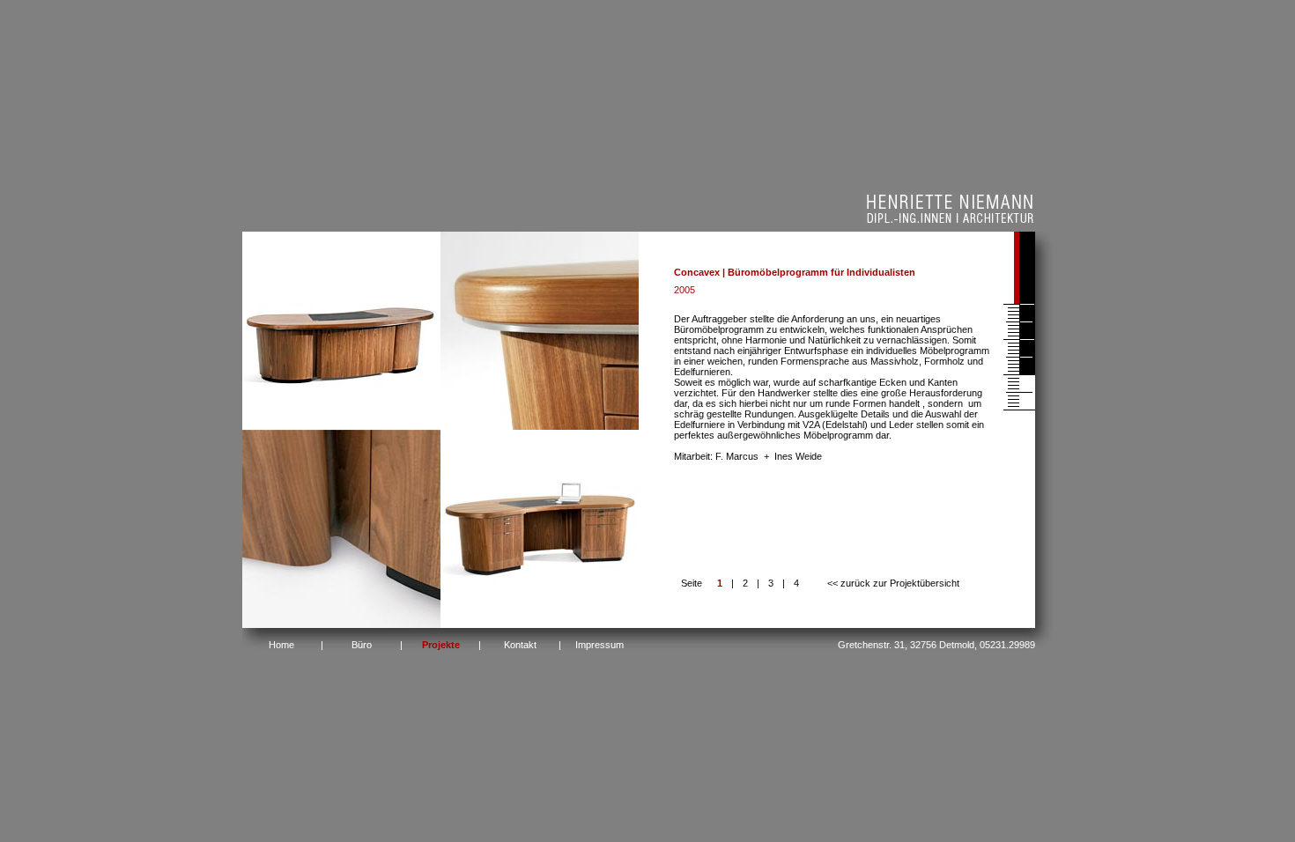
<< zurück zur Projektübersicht (893, 583)
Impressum (599, 644)
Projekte (441, 644)
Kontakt (520, 644)
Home (281, 644)
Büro (362, 644)
